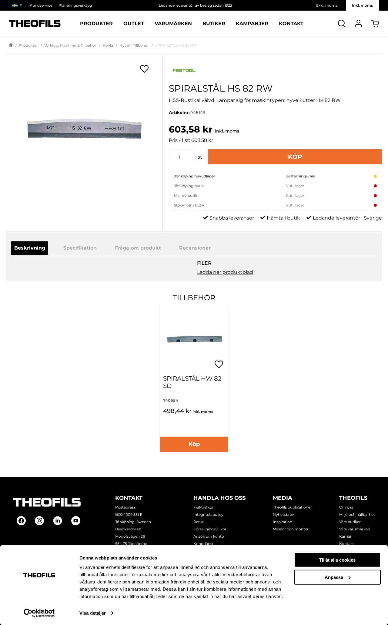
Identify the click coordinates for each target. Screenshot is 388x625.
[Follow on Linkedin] (57, 521)
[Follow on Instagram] (39, 521)
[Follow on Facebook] (21, 521)
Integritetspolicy (208, 514)
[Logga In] (358, 23)
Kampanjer (252, 23)
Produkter (96, 23)
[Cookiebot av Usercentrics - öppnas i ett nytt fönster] (39, 613)
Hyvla (108, 45)
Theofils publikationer (292, 507)
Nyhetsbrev (283, 514)
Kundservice (41, 5)
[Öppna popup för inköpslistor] (144, 69)
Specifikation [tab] (80, 248)
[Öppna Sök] (342, 23)
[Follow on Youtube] (76, 521)
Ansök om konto (208, 536)
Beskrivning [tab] (29, 248)
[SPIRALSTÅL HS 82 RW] (84, 129)
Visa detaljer (92, 613)
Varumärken (173, 23)
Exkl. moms (326, 5)
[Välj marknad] (18, 5)
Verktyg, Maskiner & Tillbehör (70, 45)
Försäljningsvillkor (209, 529)
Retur (198, 521)
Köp (295, 156)
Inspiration (282, 521)
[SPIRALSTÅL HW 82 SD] (194, 339)
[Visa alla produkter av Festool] (275, 70)
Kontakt (291, 23)
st (200, 157)
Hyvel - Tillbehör (134, 45)
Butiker (213, 23)
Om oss (346, 507)
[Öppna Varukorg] (375, 23)
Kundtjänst (203, 543)
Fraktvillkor (203, 507)
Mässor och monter (291, 529)
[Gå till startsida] (11, 45)
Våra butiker (350, 521)
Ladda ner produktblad (225, 272)
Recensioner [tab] (195, 248)
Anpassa (334, 577)
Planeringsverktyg (75, 5)
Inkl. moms (362, 5)
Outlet (133, 23)
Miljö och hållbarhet (357, 514)
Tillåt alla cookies (337, 560)
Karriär (345, 536)
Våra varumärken (354, 529)
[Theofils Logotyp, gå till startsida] (35, 23)
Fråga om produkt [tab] (138, 248)
